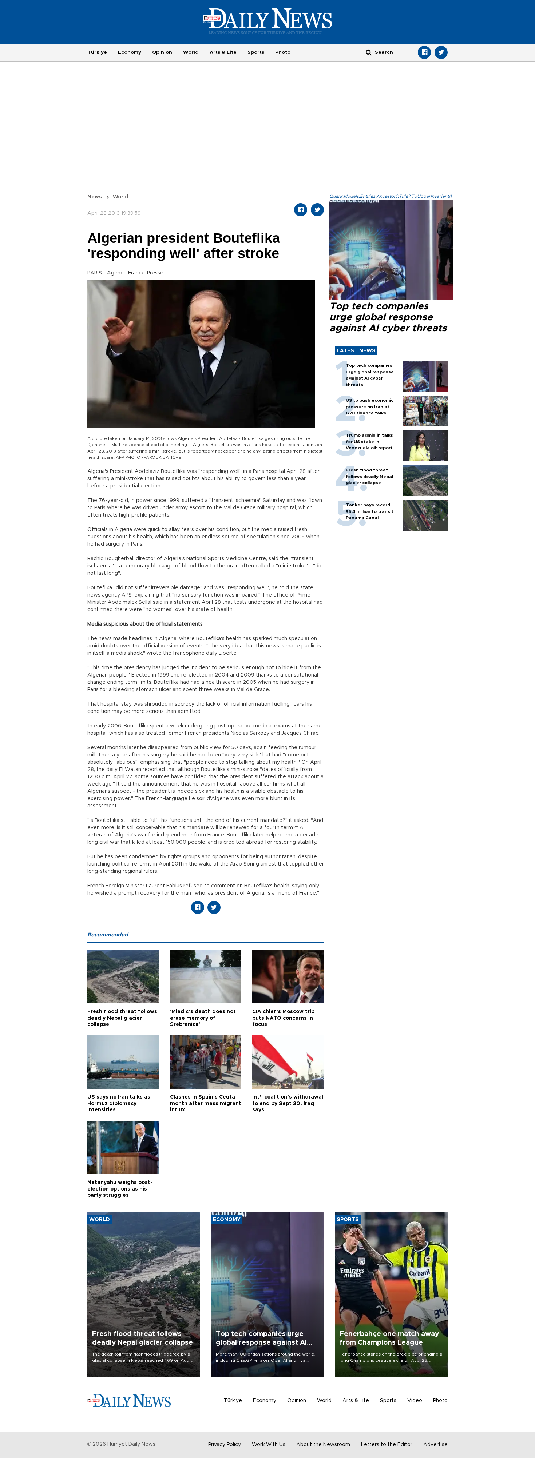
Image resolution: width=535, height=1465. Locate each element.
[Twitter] (441, 52)
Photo (282, 52)
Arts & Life (223, 52)
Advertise (435, 1444)
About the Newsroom (323, 1444)
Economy (129, 52)
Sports (255, 52)
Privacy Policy (224, 1444)
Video (414, 1400)
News (94, 197)
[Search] (369, 52)
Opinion (162, 52)
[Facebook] (424, 52)
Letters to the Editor (386, 1444)
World (191, 52)
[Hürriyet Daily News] (267, 21)
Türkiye (97, 52)
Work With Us (268, 1444)
